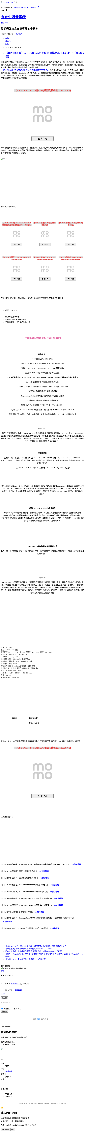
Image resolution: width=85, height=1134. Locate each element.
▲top (3, 994)
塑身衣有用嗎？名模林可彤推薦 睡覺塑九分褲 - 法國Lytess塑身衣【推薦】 (34, 951)
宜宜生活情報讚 (13, 17)
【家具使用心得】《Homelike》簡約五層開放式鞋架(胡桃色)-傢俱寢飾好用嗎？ (35, 946)
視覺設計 (18, 990)
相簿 (7, 38)
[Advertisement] (23, 179)
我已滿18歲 (5, 1129)
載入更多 (5, 998)
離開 (12, 1129)
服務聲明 (63, 1103)
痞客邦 (13, 984)
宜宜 (2, 971)
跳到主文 (4, 23)
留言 (18, 984)
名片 (7, 44)
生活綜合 (19, 34)
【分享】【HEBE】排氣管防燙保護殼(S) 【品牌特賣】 (26, 959)
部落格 (8, 41)
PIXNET (25, 1103)
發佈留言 (5, 1011)
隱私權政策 (55, 1103)
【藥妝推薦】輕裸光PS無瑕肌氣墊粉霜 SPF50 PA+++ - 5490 (28, 949)
